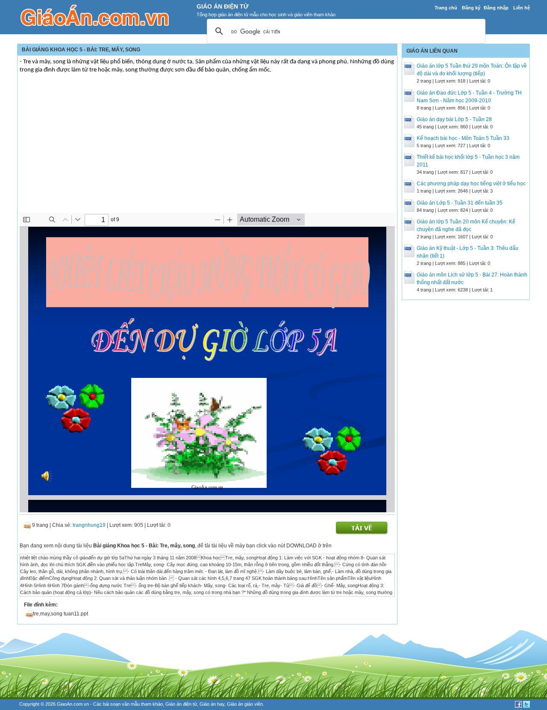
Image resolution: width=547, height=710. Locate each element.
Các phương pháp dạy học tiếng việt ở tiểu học (471, 184)
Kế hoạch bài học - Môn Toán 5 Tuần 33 (463, 138)
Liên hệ (521, 7)
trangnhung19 (89, 525)
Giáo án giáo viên (245, 704)
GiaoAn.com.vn (73, 704)
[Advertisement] (207, 148)
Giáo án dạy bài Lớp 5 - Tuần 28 (454, 119)
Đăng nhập (496, 7)
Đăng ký (471, 7)
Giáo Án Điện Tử (223, 6)
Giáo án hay (212, 704)
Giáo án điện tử (181, 704)
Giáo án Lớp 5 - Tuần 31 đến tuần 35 (460, 203)
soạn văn (119, 704)
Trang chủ (446, 7)
